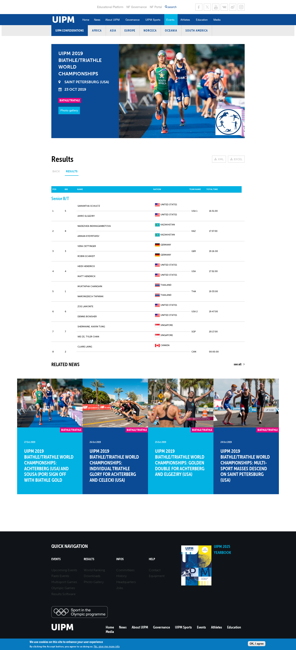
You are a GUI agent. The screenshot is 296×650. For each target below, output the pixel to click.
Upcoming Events (64, 570)
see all (237, 364)
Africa (97, 30)
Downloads (92, 576)
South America (196, 30)
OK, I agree (257, 643)
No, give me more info (107, 646)
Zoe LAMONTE (85, 306)
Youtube (215, 7)
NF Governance (136, 7)
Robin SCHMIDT (86, 256)
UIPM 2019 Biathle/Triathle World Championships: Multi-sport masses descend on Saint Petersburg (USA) (245, 465)
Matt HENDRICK (86, 276)
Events (170, 20)
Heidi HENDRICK (86, 266)
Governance (132, 20)
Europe (129, 30)
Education (202, 20)
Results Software (63, 594)
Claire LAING (85, 346)
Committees (125, 570)
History (121, 576)
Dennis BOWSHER (87, 316)
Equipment (157, 576)
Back (56, 171)
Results (89, 559)
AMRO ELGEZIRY (86, 216)
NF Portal (156, 7)
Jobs (119, 588)
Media (216, 20)
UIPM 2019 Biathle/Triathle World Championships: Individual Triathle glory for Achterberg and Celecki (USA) (114, 465)
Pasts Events (60, 576)
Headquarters (126, 582)
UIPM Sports (152, 20)
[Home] (62, 630)
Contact (154, 570)
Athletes (185, 20)
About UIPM (112, 20)
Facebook (198, 7)
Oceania (171, 30)
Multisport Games (64, 582)
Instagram (241, 7)
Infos (120, 559)
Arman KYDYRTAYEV (88, 236)
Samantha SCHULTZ (89, 206)
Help (152, 559)
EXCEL (238, 159)
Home (85, 20)
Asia (113, 30)
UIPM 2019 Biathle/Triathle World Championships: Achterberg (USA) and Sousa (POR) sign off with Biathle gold (48, 465)
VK (224, 7)
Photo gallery (69, 110)
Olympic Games (63, 588)
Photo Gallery (94, 582)
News (97, 20)
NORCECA (150, 30)
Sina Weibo (232, 7)
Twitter (207, 7)
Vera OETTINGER (87, 246)
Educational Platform (110, 7)
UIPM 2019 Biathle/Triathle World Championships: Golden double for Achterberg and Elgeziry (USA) (179, 462)
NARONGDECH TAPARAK (90, 296)
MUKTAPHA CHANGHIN (90, 286)
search (172, 7)
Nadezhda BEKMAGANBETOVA (94, 226)
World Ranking (94, 570)
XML (221, 159)
